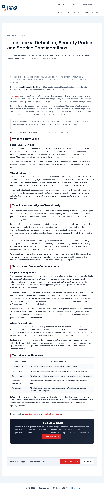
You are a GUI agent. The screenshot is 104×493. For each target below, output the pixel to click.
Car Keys (72, 4)
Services (61, 4)
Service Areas (86, 4)
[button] (65, 4)
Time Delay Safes (31, 414)
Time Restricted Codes (52, 414)
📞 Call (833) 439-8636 (70, 461)
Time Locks (15, 96)
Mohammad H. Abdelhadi (23, 87)
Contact (77, 12)
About (60, 12)
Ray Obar (25, 90)
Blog (69, 12)
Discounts (76, 488)
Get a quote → (88, 461)
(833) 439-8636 (52, 437)
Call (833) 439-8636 (92, 12)
